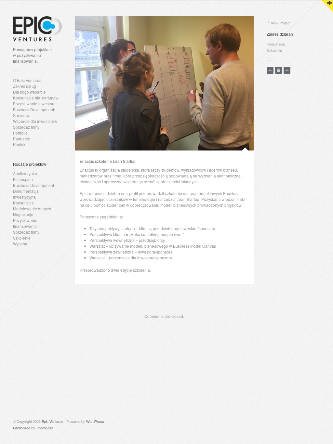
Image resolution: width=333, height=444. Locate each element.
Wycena (20, 243)
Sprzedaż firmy (26, 127)
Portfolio (20, 133)
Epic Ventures (52, 421)
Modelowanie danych (32, 208)
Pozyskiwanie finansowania (25, 223)
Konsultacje (23, 202)
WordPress (95, 421)
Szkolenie (22, 238)
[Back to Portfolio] (278, 70)
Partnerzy (21, 138)
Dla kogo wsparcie (29, 92)
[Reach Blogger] (287, 70)
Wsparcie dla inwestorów (35, 121)
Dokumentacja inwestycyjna (26, 194)
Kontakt (19, 144)
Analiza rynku (25, 173)
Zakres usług (24, 86)
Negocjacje (23, 214)
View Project (280, 22)
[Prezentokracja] (270, 70)
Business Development (33, 185)
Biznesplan (23, 179)
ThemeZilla (44, 427)
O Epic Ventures (27, 80)
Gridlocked (21, 427)
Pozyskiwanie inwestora (34, 103)
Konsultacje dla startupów (36, 97)
